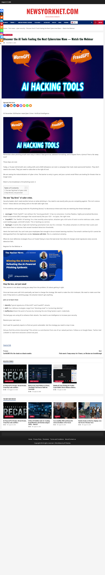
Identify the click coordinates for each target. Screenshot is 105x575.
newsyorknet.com (52, 11)
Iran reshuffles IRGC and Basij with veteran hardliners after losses (63, 422)
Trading (66, 22)
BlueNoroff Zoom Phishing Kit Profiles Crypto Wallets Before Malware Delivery (64, 386)
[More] (30, 105)
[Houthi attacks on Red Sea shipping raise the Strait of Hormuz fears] (90, 410)
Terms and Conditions (57, 439)
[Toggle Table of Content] (25, 187)
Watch (100, 22)
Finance (12, 22)
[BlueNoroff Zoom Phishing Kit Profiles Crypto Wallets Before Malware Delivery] (65, 374)
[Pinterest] (17, 105)
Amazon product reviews (25, 22)
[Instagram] (1, 33)
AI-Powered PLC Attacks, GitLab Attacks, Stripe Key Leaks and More (14, 386)
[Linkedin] (14, 105)
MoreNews (58, 443)
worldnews (5, 22)
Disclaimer (46, 439)
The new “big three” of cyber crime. (16, 190)
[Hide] (0, 43)
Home (30, 439)
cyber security (8, 35)
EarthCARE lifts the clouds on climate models (17, 352)
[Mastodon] (20, 105)
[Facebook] (4, 105)
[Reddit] (11, 105)
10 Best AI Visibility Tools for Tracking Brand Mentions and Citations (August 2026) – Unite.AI (39, 422)
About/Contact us (70, 439)
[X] (8, 105)
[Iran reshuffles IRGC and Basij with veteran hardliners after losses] (65, 410)
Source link (7, 345)
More (59, 22)
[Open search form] (91, 22)
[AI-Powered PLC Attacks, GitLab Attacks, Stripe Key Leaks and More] (15, 374)
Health (54, 22)
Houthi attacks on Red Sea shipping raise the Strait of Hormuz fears (89, 422)
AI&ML (32, 416)
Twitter (95, 330)
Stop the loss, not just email (13, 193)
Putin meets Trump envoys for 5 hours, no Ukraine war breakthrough (80, 352)
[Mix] (24, 105)
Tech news (37, 22)
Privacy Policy (37, 439)
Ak (5, 389)
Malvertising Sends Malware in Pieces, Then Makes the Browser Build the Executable (39, 387)
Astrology (47, 22)
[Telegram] (1, 37)
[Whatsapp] (27, 105)
